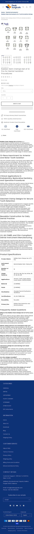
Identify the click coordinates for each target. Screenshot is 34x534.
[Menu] (3, 7)
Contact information (22, 530)
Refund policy (11, 528)
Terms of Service (8, 452)
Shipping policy (7, 459)
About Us (5, 423)
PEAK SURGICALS (11, 526)
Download (6, 427)
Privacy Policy (7, 455)
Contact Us (6, 434)
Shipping (11, 85)
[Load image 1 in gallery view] (6, 60)
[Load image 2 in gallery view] (17, 60)
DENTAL (5, 391)
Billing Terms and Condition (11, 462)
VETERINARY (6, 402)
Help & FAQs (6, 448)
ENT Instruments (8, 409)
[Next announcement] (31, 1)
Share (4, 135)
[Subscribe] (29, 500)
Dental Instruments (12, 12)
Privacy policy (19, 528)
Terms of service (28, 528)
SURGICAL (6, 388)
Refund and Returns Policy (11, 466)
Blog (4, 430)
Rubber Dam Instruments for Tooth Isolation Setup (17, 14)
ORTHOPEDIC (7, 395)
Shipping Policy (7, 437)
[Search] (23, 7)
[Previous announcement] (3, 1)
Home (3, 12)
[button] (17, 108)
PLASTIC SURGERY (8, 399)
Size (2, 88)
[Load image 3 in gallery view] (27, 60)
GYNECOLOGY (7, 406)
